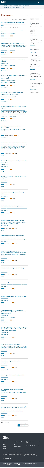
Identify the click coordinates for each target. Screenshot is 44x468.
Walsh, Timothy (17, 29)
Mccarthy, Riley (4, 147)
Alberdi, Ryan (4, 29)
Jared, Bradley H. (6, 46)
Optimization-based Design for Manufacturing (12, 43)
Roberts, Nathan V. (12, 347)
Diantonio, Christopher (17, 411)
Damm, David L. (11, 144)
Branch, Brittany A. (15, 148)
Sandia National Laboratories (8, 454)
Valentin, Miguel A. (12, 45)
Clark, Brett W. (17, 94)
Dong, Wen (3, 411)
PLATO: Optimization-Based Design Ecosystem (12, 206)
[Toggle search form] (39, 2)
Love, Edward (24, 346)
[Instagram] (28, 445)
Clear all (37, 19)
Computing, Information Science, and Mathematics (19, 5)
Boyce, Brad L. (4, 110)
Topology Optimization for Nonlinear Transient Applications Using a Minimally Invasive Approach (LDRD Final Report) (13, 312)
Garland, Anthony (10, 110)
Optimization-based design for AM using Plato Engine (14, 296)
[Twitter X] (37, 445)
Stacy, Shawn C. (18, 144)
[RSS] (39, 445)
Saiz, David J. (24, 144)
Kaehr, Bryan (8, 114)
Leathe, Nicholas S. (21, 114)
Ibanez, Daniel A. (4, 346)
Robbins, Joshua (10, 29)
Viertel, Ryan (6, 130)
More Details (12, 33)
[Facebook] (26, 445)
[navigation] (15, 19)
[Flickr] (33, 445)
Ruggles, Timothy (7, 148)
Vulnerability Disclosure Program (28, 464)
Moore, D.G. (3, 146)
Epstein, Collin (9, 146)
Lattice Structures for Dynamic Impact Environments (14, 143)
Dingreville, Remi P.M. (11, 254)
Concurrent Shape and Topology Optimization (12, 92)
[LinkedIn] (35, 445)
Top (41, 466)
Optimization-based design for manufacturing (12, 192)
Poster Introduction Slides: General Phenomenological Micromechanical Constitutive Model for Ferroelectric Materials (14, 407)
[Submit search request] (41, 15)
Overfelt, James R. (4, 347)
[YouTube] (30, 445)
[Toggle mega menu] (42, 2)
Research (5, 5)
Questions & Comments (31, 441)
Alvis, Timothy (20, 112)
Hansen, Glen (11, 346)
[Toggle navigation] (2, 7)
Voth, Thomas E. (17, 346)
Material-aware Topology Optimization (10, 361)
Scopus (9, 38)
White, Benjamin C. (18, 110)
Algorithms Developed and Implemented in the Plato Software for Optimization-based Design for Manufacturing (14, 77)
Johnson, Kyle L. (19, 46)
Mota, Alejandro (20, 347)
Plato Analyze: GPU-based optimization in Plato (12, 375)
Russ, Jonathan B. (14, 223)
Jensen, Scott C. (13, 46)
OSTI (5, 38)
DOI (2, 38)
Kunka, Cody (14, 114)
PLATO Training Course (6, 282)
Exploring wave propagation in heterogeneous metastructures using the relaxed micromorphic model (13, 24)
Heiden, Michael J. (17, 147)
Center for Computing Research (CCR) (13, 7)
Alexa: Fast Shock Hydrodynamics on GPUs (11, 344)
